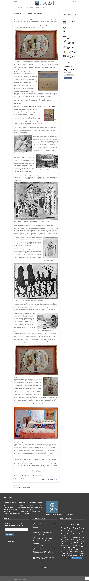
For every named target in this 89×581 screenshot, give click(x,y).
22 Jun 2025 (50, 548)
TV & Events (38, 7)
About (44, 7)
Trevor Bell (25, 108)
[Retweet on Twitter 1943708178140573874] (36, 545)
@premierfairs (36, 552)
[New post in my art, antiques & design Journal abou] (64, 529)
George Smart (37, 306)
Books (18, 7)
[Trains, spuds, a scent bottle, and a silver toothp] (64, 547)
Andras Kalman (30, 90)
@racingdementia (46, 532)
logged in (20, 487)
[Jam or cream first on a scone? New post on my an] (75, 529)
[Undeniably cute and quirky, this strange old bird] (75, 541)
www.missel (38, 466)
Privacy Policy (42, 577)
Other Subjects (26, 11)
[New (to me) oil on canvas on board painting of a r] (64, 535)
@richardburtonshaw (37, 553)
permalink (41, 475)
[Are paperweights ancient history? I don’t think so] (69, 529)
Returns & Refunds (64, 577)
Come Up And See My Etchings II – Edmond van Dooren (71, 23)
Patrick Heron (31, 106)
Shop (22, 7)
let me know (49, 461)
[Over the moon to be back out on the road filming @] (81, 553)
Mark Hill (27, 17)
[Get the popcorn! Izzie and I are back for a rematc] (75, 547)
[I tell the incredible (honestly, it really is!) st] (75, 535)
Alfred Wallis (24, 157)
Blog (27, 7)
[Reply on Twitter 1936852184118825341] (34, 563)
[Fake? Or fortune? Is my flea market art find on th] (69, 541)
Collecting (20, 11)
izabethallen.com (44, 466)
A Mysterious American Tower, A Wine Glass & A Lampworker (71, 57)
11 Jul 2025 (50, 538)
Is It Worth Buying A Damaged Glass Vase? (71, 52)
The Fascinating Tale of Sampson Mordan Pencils (71, 37)
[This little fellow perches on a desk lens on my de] (64, 553)
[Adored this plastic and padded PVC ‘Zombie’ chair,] (81, 529)
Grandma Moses (17, 307)
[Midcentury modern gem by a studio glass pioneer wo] (69, 535)
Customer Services (52, 577)
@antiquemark (44, 538)
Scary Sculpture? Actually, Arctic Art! (50, 479)
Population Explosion (37, 403)
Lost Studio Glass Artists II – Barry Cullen (70, 47)
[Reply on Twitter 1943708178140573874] (34, 545)
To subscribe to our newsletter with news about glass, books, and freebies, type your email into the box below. (69, 69)
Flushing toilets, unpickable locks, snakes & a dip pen (70, 42)
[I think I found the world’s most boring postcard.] (69, 553)
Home (14, 7)
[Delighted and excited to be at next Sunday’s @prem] (81, 547)
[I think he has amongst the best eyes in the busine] (64, 541)
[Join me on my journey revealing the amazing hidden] (69, 547)
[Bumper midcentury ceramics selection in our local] (81, 535)
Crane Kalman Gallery (20, 85)
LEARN (31, 7)
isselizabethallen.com (40, 22)
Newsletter (20, 577)
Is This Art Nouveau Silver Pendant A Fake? (71, 27)
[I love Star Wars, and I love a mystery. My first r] (75, 553)
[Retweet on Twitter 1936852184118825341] (36, 563)
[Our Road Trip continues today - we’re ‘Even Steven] (81, 541)
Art (15, 11)
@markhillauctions (36, 557)
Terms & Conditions (31, 577)
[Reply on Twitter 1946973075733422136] (34, 534)
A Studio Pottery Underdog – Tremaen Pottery (71, 32)
